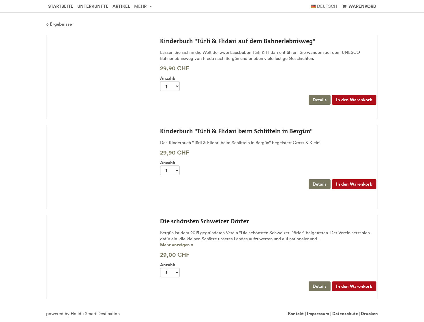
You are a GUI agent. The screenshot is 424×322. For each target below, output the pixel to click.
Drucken (369, 313)
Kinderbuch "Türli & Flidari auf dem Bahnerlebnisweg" (237, 41)
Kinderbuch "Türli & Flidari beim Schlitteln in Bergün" (236, 131)
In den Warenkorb (354, 99)
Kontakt (296, 313)
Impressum (318, 313)
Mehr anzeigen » (176, 244)
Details (320, 99)
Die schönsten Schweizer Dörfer (204, 221)
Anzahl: (167, 78)
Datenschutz (345, 313)
